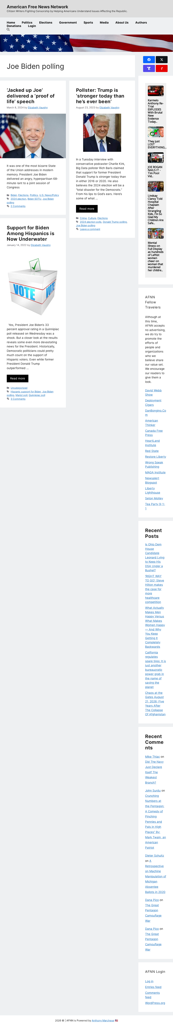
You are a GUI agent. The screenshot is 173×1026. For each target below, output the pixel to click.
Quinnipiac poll (37, 395)
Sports (88, 22)
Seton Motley (154, 498)
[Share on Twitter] (162, 59)
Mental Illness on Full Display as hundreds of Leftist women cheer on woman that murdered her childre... (156, 256)
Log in (149, 981)
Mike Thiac (152, 756)
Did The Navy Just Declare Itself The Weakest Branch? (154, 772)
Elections (45, 22)
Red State (152, 451)
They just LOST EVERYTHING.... (157, 144)
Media (104, 22)
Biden (14, 195)
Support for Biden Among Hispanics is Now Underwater (30, 233)
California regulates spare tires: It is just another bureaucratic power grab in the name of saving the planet (155, 670)
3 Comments (18, 398)
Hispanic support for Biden (26, 391)
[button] (8, 29)
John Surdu (153, 790)
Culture (92, 218)
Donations (14, 26)
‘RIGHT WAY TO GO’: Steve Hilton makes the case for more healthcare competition (154, 589)
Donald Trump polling (115, 221)
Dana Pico (152, 900)
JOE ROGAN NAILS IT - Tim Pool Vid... (155, 171)
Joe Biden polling (85, 225)
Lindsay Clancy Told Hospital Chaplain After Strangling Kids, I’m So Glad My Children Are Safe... (156, 209)
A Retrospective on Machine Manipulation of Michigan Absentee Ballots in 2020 (155, 876)
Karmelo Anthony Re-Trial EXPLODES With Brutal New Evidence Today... (156, 111)
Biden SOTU (34, 198)
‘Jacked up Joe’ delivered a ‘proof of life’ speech (31, 95)
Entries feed (153, 987)
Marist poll (21, 395)
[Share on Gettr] (162, 68)
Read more (86, 208)
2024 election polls (91, 221)
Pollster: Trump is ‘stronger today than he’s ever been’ (100, 95)
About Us (122, 22)
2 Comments (18, 206)
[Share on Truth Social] (149, 68)
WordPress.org (155, 1003)
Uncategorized (19, 387)
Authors (141, 22)
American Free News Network (37, 6)
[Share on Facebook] (149, 59)
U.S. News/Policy (49, 195)
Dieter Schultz (154, 855)
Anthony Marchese (103, 1020)
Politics (27, 22)
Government (68, 22)
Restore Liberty (155, 456)
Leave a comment (90, 229)
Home (11, 22)
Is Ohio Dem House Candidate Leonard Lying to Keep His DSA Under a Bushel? (154, 557)
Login (32, 26)
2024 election (18, 198)
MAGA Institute (155, 472)
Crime (83, 218)
